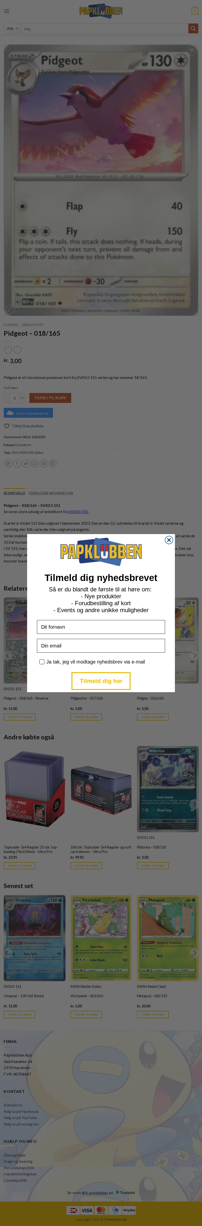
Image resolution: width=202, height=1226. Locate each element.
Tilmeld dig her (101, 681)
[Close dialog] (169, 540)
